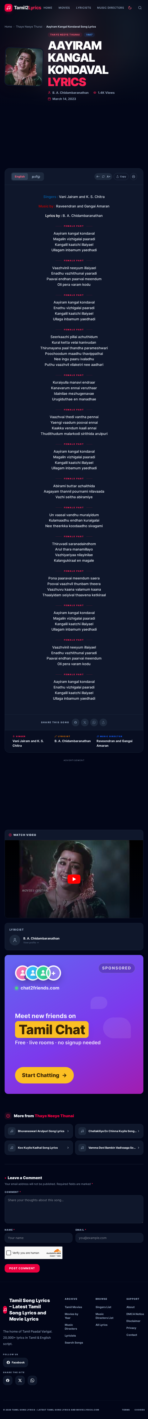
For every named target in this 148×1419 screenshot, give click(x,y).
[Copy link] (103, 722)
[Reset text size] (103, 176)
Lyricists (83, 7)
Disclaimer (133, 1321)
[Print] (133, 176)
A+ (109, 176)
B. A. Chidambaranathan (70, 93)
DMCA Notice (135, 1314)
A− (98, 176)
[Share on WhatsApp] (94, 722)
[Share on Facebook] (75, 722)
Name (10, 1229)
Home (48, 7)
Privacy (131, 1327)
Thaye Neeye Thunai (29, 26)
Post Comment (22, 1268)
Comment (13, 1192)
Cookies (140, 1410)
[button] (74, 879)
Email (81, 1229)
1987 (89, 34)
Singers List (103, 1307)
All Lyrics (102, 1324)
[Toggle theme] (129, 7)
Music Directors (110, 7)
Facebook (18, 1362)
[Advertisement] (74, 136)
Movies (64, 7)
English (20, 176)
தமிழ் (36, 176)
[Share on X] (20, 1380)
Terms (126, 1410)
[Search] (139, 7)
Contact (131, 1334)
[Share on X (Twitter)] (85, 722)
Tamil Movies (73, 1307)
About (130, 1307)
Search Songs (74, 1342)
